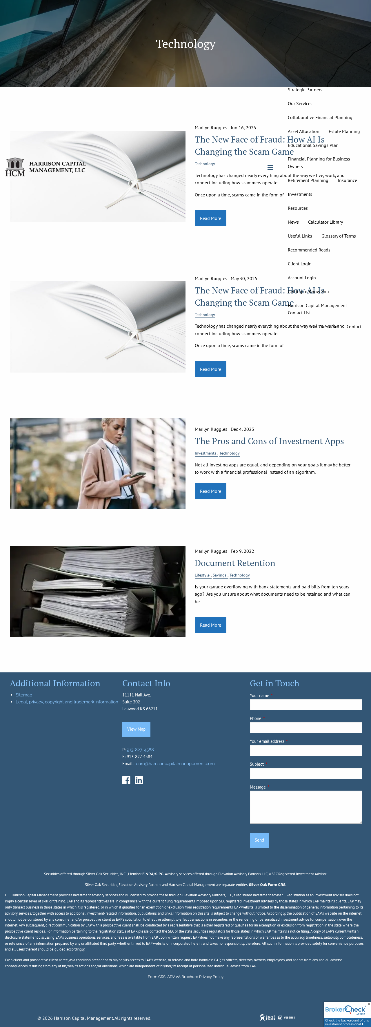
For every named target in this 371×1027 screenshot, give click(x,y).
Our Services (300, 103)
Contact (354, 326)
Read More (210, 369)
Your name (279, 695)
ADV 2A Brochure (182, 977)
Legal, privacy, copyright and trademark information (67, 702)
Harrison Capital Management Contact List (317, 309)
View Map (136, 729)
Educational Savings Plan (313, 145)
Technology (229, 453)
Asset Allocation (303, 131)
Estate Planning (344, 131)
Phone (275, 718)
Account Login (302, 277)
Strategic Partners (305, 89)
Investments (300, 194)
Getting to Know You (308, 291)
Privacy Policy (211, 977)
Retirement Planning (308, 180)
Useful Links (300, 236)
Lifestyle (202, 575)
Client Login (300, 264)
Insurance (347, 180)
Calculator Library (325, 222)
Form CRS (157, 977)
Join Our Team (323, 326)
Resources (298, 208)
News (293, 222)
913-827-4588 (140, 749)
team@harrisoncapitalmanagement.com (174, 763)
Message (277, 787)
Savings (219, 575)
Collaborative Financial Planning (320, 117)
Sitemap (24, 695)
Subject (276, 764)
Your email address (287, 741)
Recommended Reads (309, 250)
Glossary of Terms (338, 236)
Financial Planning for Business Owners (319, 162)
